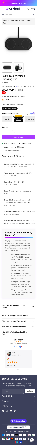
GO (33, 14)
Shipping (5, 96)
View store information (12, 150)
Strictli (14, 431)
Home (5, 20)
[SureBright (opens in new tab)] (32, 113)
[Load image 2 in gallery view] (18, 67)
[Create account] (27, 8)
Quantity (5, 127)
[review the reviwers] (8, 359)
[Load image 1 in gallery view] (7, 67)
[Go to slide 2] (18, 369)
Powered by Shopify (24, 431)
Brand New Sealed (9, 108)
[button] (3, 8)
